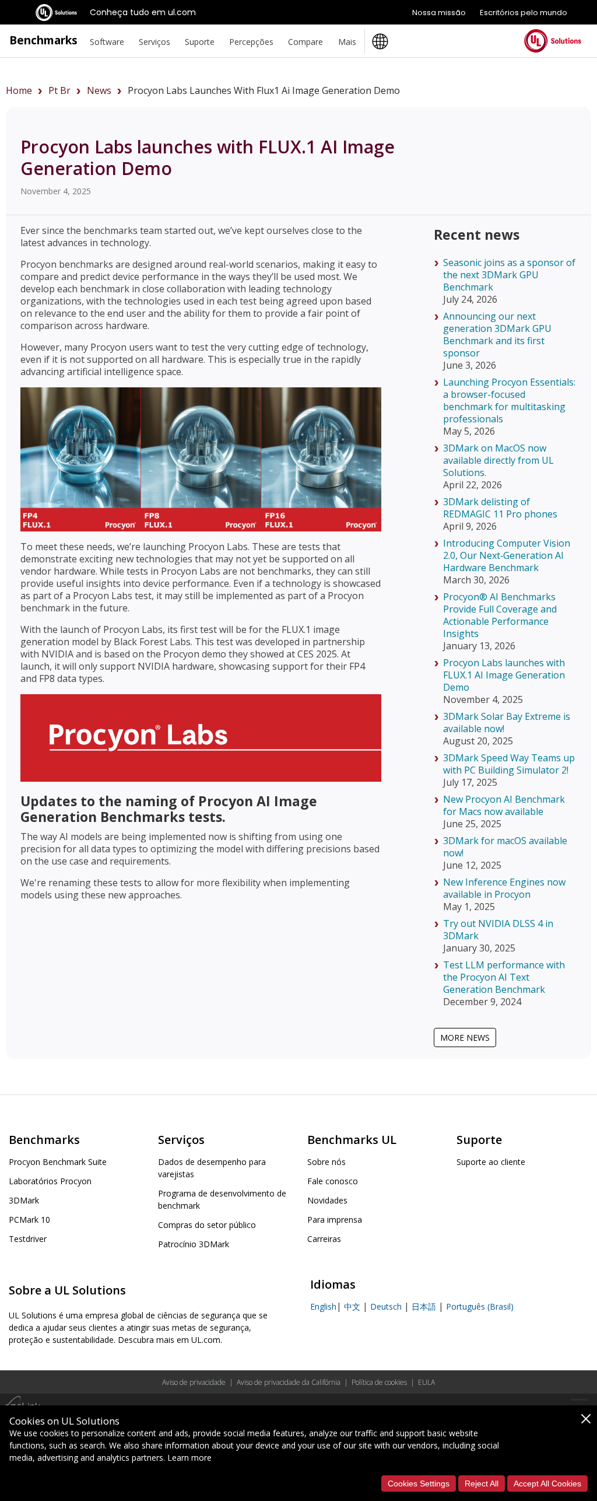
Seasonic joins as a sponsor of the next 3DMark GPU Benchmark (509, 274)
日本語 (424, 1306)
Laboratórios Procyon (50, 1181)
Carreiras (324, 1238)
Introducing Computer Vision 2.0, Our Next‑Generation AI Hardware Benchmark (506, 555)
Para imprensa (334, 1219)
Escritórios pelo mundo (523, 12)
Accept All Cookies (547, 1483)
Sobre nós (326, 1161)
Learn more (189, 1457)
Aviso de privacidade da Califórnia (288, 1382)
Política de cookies (379, 1382)
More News (465, 1037)
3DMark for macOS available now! (505, 846)
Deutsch (386, 1306)
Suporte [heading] (200, 41)
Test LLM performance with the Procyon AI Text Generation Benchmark (504, 977)
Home (19, 90)
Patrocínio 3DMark (193, 1244)
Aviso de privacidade (194, 1382)
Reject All (481, 1483)
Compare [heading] (305, 41)
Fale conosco (332, 1181)
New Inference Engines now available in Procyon (504, 888)
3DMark (24, 1200)
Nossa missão (439, 12)
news (99, 90)
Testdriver (28, 1238)
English (323, 1306)
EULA (426, 1382)
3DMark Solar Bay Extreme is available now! (506, 722)
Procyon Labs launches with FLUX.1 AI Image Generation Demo (504, 675)
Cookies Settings (418, 1483)
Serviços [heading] (154, 41)
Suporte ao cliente (490, 1161)
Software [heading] (107, 41)
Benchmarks (43, 40)
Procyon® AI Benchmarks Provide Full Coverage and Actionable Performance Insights (500, 615)
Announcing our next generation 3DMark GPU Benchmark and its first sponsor (497, 334)
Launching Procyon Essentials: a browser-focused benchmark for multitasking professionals (509, 400)
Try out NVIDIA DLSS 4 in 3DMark (498, 929)
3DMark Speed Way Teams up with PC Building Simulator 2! (509, 763)
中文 (352, 1306)
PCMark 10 (29, 1219)
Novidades (327, 1200)
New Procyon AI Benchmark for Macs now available (504, 805)
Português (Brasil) (480, 1306)
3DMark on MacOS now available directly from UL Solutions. (498, 460)
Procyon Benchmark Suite (58, 1161)
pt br (59, 90)
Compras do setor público (207, 1224)
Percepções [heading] (251, 41)
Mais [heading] (347, 41)
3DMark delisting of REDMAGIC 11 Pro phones (500, 507)
